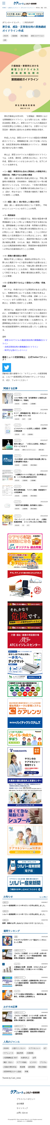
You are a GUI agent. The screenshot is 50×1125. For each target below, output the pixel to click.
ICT (23, 434)
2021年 (5, 36)
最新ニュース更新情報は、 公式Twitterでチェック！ (24, 358)
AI (23, 525)
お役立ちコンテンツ (20, 950)
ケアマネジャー (34, 1048)
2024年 (17, 465)
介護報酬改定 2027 (10, 1058)
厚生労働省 (24, 36)
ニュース (17, 394)
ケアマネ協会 (22, 1062)
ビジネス (33, 1062)
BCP (24, 419)
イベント (17, 409)
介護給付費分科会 (10, 1067)
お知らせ (5, 902)
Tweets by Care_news (11, 1078)
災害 (4, 40)
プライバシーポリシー (26, 1099)
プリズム (43, 1062)
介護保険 (14, 36)
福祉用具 (20, 1053)
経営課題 (31, 1067)
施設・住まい (8, 1062)
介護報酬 (33, 403)
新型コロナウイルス (37, 36)
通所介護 (41, 449)
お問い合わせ (22, 1113)
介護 (29, 419)
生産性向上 (25, 1058)
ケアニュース (8, 1053)
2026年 (6, 1048)
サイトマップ (22, 1108)
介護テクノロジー (18, 1048)
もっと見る (43, 897)
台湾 (34, 1058)
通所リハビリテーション (29, 449)
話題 (16, 936)
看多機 (22, 1067)
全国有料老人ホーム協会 (12, 1071)
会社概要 (20, 1104)
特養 (26, 1071)
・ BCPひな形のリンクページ (14, 350)
